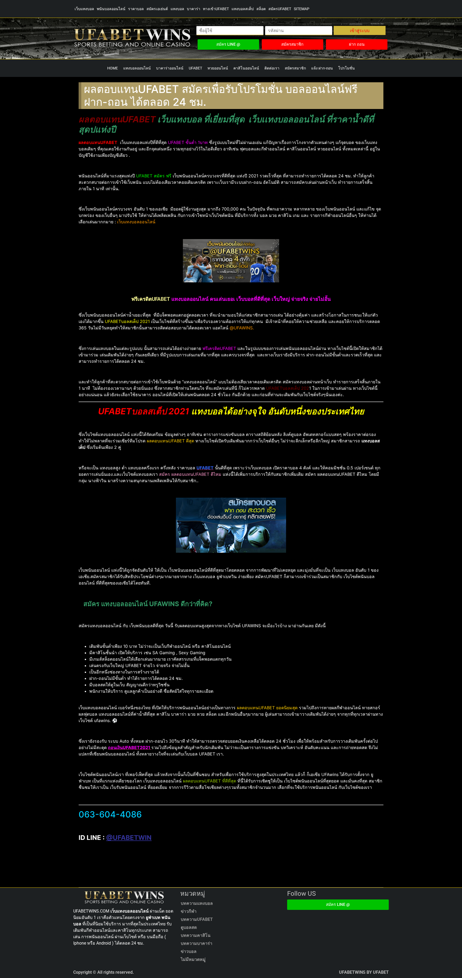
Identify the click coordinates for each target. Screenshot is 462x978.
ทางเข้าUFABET (216, 9)
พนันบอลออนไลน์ (111, 9)
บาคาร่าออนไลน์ (169, 68)
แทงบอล (177, 9)
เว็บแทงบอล (84, 9)
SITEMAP (301, 9)
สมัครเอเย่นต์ (157, 9)
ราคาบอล (136, 9)
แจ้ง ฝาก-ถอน (322, 68)
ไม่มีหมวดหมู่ (193, 959)
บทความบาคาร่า (196, 943)
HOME (112, 68)
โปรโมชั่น (346, 68)
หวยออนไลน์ (217, 68)
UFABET (195, 68)
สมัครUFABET (279, 9)
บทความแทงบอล (197, 903)
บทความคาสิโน (195, 935)
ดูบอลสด (189, 927)
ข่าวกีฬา (189, 911)
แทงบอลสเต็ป (243, 9)
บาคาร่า (193, 9)
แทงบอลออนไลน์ (137, 68)
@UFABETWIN (129, 837)
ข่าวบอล (189, 951)
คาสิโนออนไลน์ (246, 68)
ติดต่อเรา (271, 68)
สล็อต (261, 9)
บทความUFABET (197, 919)
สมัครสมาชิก (295, 68)
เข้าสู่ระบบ (359, 30)
